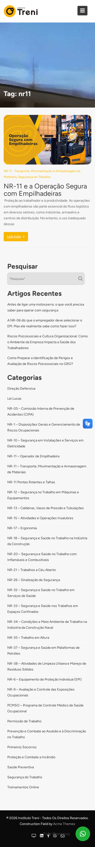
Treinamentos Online (23, 787)
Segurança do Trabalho (34, 177)
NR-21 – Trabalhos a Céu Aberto (31, 570)
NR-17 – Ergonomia (22, 528)
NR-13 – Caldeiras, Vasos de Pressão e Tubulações (45, 508)
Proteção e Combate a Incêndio (31, 757)
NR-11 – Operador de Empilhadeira (33, 456)
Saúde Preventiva (20, 767)
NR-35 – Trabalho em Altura (28, 638)
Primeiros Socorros (22, 747)
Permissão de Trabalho (24, 721)
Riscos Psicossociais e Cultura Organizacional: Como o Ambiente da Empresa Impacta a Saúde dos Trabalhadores (47, 342)
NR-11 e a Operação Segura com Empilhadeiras (45, 190)
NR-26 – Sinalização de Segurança (33, 580)
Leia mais (14, 236)
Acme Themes (64, 824)
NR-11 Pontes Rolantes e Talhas (31, 482)
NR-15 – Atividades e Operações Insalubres (40, 518)
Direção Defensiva (21, 388)
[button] (83, 833)
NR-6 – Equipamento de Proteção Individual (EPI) (44, 679)
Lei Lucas (14, 398)
